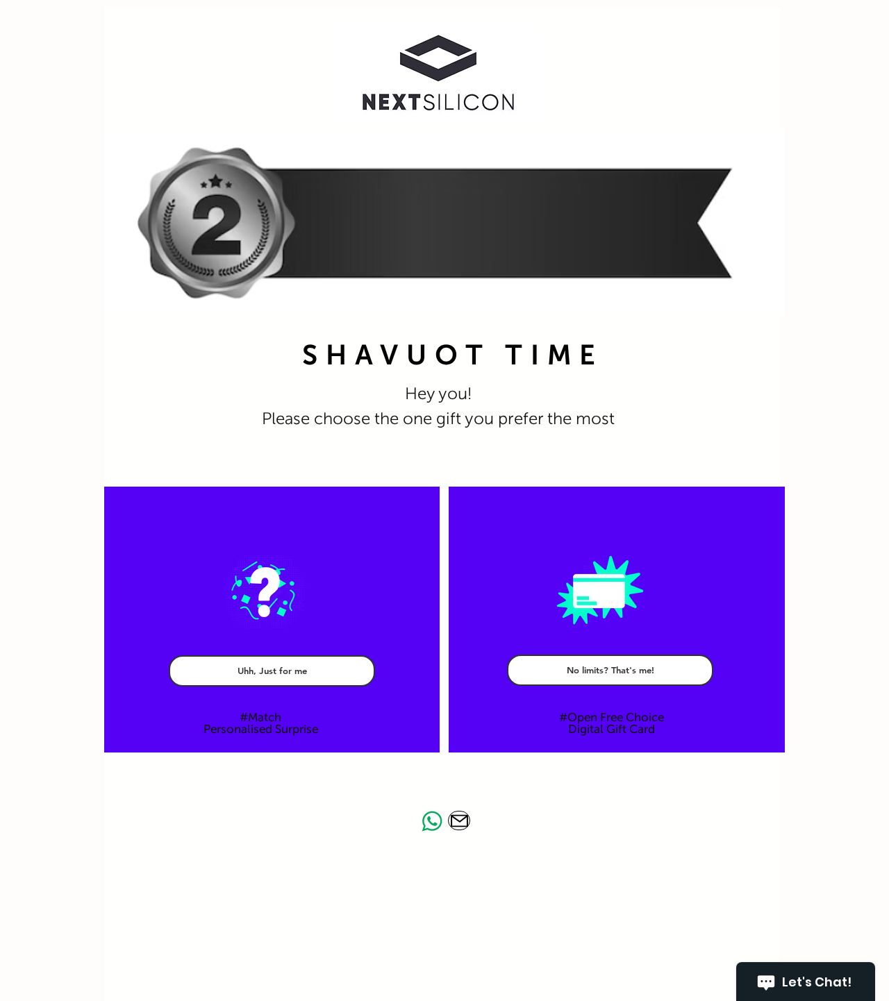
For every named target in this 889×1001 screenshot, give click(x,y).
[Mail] (459, 820)
